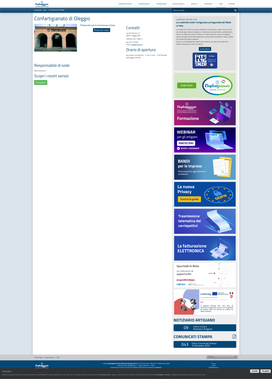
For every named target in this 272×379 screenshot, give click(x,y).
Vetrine (231, 4)
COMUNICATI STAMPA (193, 336)
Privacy (213, 363)
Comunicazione (125, 4)
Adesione (208, 4)
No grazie (265, 371)
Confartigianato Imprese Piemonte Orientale (42, 4)
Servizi (194, 4)
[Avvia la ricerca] (235, 10)
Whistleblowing (213, 367)
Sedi (221, 4)
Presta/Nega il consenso (162, 375)
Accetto (254, 371)
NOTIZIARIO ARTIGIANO (194, 320)
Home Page (37, 10)
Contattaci (41, 82)
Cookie (213, 365)
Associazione (178, 4)
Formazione (161, 4)
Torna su (211, 356)
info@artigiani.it (137, 44)
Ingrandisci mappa (102, 30)
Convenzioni (144, 4)
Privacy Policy (105, 375)
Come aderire (205, 49)
